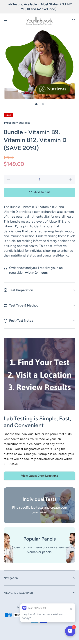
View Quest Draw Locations (39, 475)
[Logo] (39, 20)
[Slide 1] (36, 104)
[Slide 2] (43, 104)
